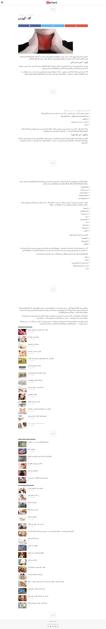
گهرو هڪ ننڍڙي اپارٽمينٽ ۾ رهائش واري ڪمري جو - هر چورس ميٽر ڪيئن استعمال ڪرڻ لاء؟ (50, 531)
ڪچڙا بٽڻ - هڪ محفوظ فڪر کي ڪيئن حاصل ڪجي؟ (41, 358)
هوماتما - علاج (31, 449)
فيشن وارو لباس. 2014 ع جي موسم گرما (38, 478)
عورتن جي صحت (21, 15)
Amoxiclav (84, 187)
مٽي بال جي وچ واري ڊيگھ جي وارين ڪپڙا (38, 596)
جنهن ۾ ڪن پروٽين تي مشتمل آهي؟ (36, 567)
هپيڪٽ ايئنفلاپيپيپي (32, 394)
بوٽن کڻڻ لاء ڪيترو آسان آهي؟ (35, 574)
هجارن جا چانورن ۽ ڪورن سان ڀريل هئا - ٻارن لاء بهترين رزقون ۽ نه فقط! (46, 581)
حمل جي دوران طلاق (33, 510)
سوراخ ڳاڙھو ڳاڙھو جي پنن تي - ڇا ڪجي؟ (38, 442)
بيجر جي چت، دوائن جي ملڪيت (35, 524)
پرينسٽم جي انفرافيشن (33, 344)
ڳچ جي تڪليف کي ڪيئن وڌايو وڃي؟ (36, 373)
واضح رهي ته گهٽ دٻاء (33, 337)
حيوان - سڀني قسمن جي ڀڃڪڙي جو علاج (38, 330)
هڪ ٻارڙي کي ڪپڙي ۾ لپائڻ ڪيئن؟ (36, 589)
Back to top (53, 621)
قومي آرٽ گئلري (32, 502)
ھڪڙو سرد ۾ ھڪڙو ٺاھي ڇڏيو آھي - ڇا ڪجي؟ (39, 409)
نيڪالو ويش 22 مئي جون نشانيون (36, 553)
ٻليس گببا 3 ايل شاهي (33, 538)
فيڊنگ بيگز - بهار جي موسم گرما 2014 (37, 603)
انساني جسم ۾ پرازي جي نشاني (35, 387)
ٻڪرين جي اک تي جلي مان (34, 351)
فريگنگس (85, 119)
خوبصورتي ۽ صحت (29, 15)
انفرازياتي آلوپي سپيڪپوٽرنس (35, 380)
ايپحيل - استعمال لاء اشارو (34, 366)
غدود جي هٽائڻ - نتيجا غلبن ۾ (36, 423)
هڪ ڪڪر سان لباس (33, 471)
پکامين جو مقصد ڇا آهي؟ (34, 401)
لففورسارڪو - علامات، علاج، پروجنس (37, 416)
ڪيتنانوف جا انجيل (32, 517)
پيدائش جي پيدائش (32, 560)
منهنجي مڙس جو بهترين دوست (35, 488)
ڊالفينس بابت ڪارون (33, 545)
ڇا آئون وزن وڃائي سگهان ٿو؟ (35, 463)
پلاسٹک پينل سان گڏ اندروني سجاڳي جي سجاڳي (39, 456)
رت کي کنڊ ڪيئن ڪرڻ (33, 495)
